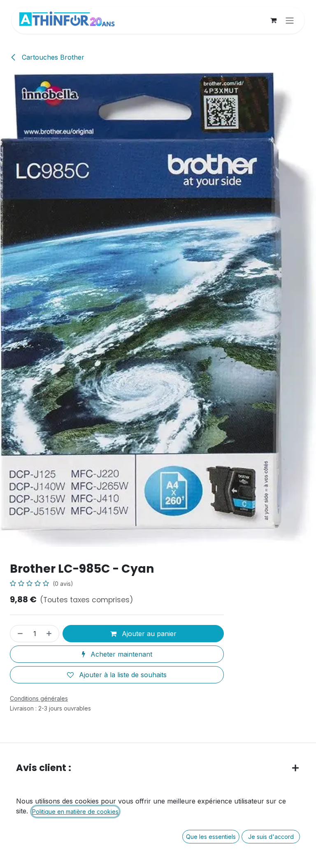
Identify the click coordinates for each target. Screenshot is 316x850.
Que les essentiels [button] (211, 836)
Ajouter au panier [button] (148, 633)
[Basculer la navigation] (289, 20)
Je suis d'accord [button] (271, 836)
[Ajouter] (50, 633)
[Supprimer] (18, 633)
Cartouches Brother (52, 57)
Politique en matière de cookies (75, 811)
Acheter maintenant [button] (120, 654)
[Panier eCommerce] (273, 20)
